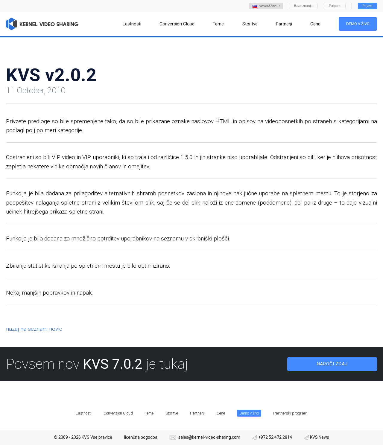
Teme (149, 413)
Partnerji (197, 413)
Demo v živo (358, 24)
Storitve (171, 413)
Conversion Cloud (118, 413)
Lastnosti (84, 413)
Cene (221, 413)
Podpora (335, 6)
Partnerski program (290, 413)
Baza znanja (303, 6)
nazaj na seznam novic (34, 328)
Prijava (367, 6)
